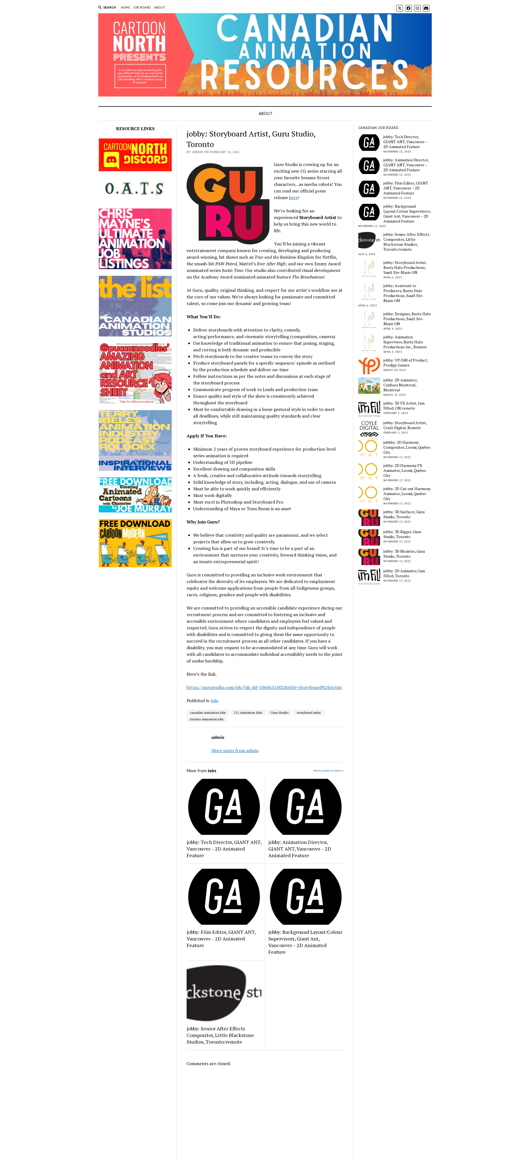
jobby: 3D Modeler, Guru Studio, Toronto (404, 554)
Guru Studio (279, 712)
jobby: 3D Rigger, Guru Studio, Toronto (402, 534)
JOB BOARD (142, 7)
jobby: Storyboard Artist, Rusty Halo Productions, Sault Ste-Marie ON (405, 267)
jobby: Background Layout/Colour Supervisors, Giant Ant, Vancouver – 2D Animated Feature (305, 942)
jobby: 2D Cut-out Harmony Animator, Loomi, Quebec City (407, 493)
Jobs (214, 700)
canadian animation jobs (208, 712)
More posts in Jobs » (328, 770)
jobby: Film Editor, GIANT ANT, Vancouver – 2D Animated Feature (221, 938)
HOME (125, 7)
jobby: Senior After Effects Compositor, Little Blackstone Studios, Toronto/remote (220, 1035)
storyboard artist (309, 712)
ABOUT (159, 7)
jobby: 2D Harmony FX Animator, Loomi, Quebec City (404, 470)
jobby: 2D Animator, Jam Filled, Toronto (404, 573)
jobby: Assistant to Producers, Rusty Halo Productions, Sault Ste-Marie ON (403, 293)
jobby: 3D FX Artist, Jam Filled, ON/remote (404, 406)
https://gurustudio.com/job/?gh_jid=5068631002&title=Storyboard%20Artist (264, 687)
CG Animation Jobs (248, 712)
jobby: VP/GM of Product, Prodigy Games (405, 363)
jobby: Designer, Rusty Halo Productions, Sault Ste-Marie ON (407, 318)
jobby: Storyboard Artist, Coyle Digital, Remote (405, 425)
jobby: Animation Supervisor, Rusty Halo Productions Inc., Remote (405, 342)
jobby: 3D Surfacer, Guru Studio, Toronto (404, 514)
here (293, 197)
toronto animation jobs (207, 719)
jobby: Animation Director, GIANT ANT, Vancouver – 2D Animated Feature (299, 849)
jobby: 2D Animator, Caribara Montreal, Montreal (400, 385)
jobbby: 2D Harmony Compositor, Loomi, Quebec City (407, 447)
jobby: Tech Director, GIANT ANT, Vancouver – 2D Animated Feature (224, 849)
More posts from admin (235, 750)
